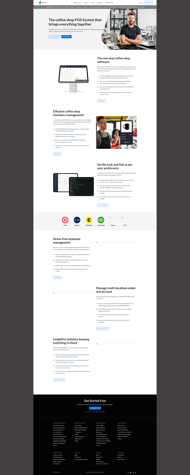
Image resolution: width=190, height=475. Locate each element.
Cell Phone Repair (57, 457)
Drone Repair (56, 463)
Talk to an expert (100, 411)
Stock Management (101, 434)
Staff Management (101, 443)
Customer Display (79, 436)
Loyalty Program (57, 434)
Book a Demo (66, 36)
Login (141, 2)
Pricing (55, 445)
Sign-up (120, 457)
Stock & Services (122, 427)
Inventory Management (59, 427)
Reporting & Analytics (80, 430)
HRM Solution (78, 438)
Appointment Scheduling (59, 441)
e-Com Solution (57, 432)
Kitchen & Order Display (102, 438)
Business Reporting (123, 430)
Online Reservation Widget (103, 441)
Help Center (78, 457)
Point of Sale (78, 425)
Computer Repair (57, 455)
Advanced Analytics (58, 430)
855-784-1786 (56, 472)
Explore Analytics (59, 379)
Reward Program (100, 430)
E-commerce (78, 432)
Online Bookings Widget (124, 434)
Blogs (76, 455)
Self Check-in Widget (58, 438)
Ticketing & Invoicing (58, 425)
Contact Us (99, 457)
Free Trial (148, 2)
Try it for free (54, 36)
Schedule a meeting (102, 328)
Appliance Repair (57, 461)
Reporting (98, 432)
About (97, 455)
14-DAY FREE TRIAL (95, 408)
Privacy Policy (99, 461)
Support (98, 459)
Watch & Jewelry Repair (59, 459)
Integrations (121, 455)
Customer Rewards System (125, 432)
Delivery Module (100, 427)
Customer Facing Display (59, 436)
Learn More (101, 100)
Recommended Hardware (81, 459)
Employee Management (59, 443)
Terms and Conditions (102, 463)
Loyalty (77, 434)
